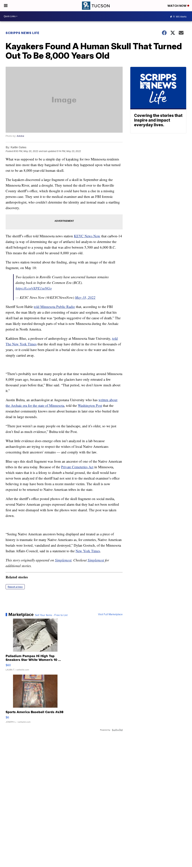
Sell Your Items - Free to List (51, 615)
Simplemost (63, 560)
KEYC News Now (87, 236)
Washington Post (90, 405)
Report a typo (15, 586)
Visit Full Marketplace (110, 614)
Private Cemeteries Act (77, 467)
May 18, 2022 (85, 297)
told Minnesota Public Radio (54, 306)
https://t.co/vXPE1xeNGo (34, 288)
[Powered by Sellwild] (117, 730)
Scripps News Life (22, 33)
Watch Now (177, 6)
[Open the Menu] (6, 5)
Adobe (20, 136)
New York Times (88, 550)
